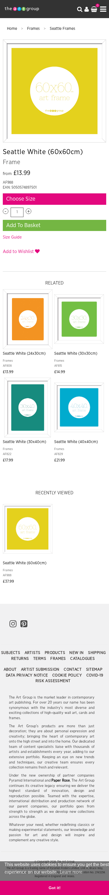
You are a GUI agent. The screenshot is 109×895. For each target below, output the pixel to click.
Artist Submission (41, 670)
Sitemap (94, 670)
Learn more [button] (71, 872)
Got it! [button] (55, 888)
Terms (40, 659)
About (11, 670)
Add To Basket (23, 225)
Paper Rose (60, 780)
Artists (33, 653)
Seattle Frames (62, 29)
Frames (34, 29)
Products (56, 653)
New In (77, 653)
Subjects (11, 653)
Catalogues (82, 659)
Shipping (97, 653)
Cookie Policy (67, 675)
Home (12, 29)
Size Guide (12, 237)
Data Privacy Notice (27, 675)
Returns (20, 659)
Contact (73, 670)
